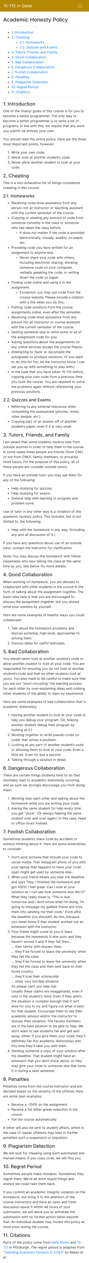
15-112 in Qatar (17, 5)
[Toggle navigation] (80, 6)
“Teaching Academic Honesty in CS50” (33, 1252)
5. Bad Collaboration (27, 62)
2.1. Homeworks (32, 42)
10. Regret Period (24, 87)
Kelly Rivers (60, 1242)
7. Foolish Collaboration (29, 72)
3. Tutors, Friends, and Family (34, 52)
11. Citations (20, 92)
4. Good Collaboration (28, 57)
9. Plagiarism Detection (29, 82)
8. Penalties (20, 77)
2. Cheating (20, 37)
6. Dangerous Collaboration (32, 67)
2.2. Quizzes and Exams (38, 47)
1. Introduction (22, 32)
